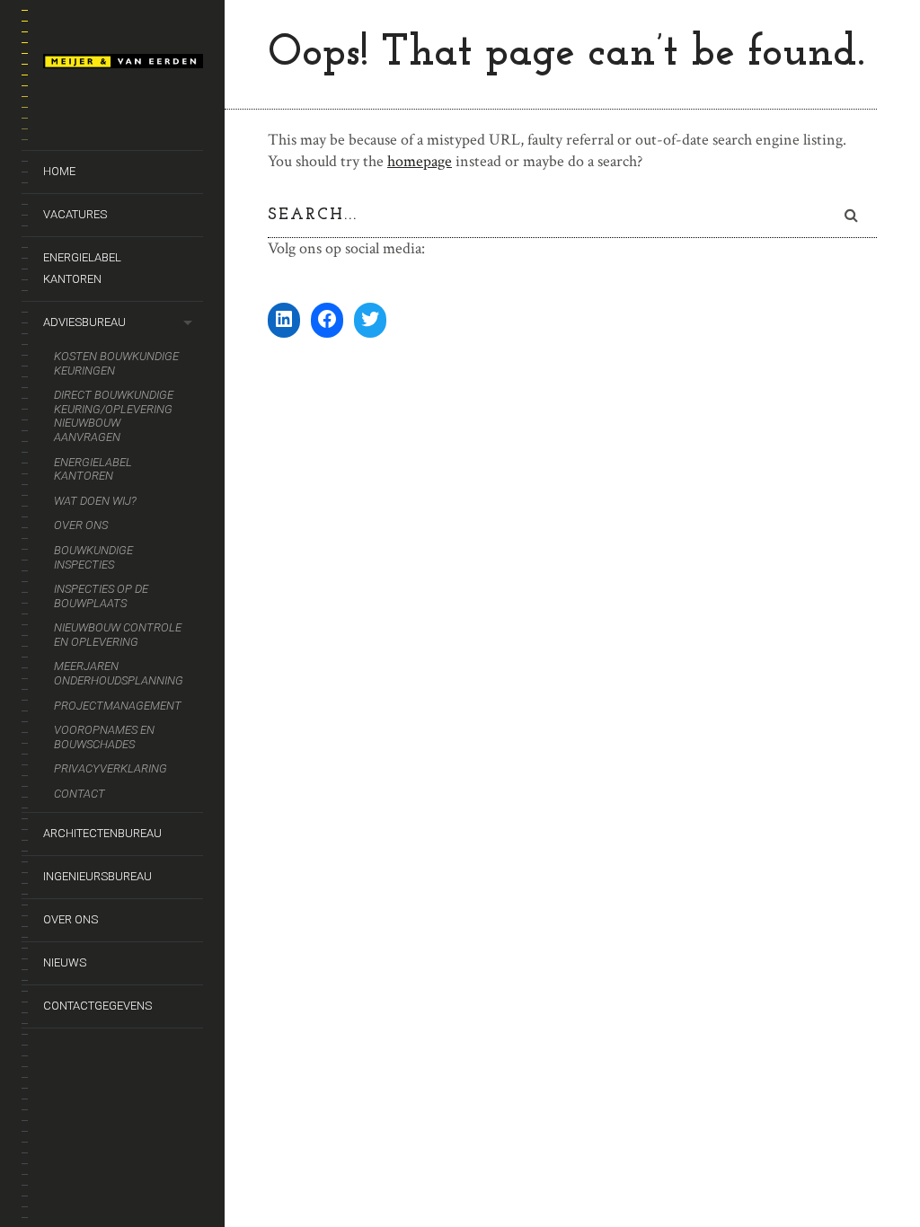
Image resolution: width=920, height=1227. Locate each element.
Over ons (81, 525)
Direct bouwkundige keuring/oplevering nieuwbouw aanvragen (113, 416)
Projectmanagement (117, 705)
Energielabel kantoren (82, 268)
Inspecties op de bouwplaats (101, 596)
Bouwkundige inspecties (93, 557)
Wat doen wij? (95, 501)
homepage (419, 161)
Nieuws (64, 962)
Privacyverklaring (110, 768)
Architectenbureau (102, 833)
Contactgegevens (97, 1005)
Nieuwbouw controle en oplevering (117, 635)
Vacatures (75, 214)
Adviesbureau (84, 322)
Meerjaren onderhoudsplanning (118, 673)
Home (59, 171)
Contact (79, 793)
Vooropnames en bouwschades (104, 737)
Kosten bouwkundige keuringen (116, 363)
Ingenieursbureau (97, 876)
